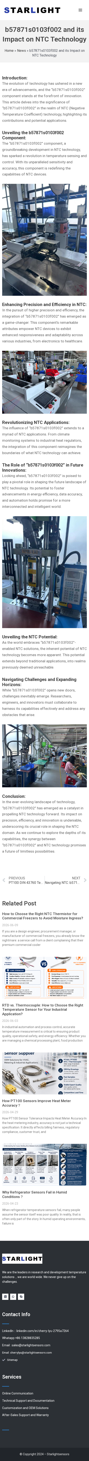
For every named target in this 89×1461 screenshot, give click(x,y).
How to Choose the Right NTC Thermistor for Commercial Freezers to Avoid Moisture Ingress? (42, 916)
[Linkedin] (5, 1297)
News (21, 51)
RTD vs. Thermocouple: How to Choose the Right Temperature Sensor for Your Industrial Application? (42, 1009)
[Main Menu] (80, 10)
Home (9, 51)
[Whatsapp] (13, 1297)
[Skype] (21, 1297)
